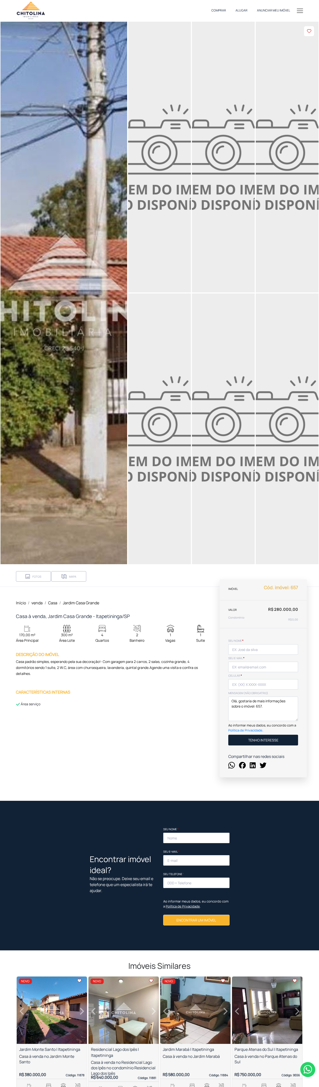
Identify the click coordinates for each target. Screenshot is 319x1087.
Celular (235, 675)
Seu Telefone (173, 874)
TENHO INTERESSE (263, 740)
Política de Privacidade (245, 730)
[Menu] (300, 10)
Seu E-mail (171, 851)
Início (21, 603)
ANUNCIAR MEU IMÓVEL (273, 10)
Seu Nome (170, 829)
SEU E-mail (236, 658)
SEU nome (235, 640)
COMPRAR (218, 10)
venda (37, 603)
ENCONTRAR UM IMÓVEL (196, 920)
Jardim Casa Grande (81, 603)
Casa (52, 603)
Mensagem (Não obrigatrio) (248, 693)
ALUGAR (241, 10)
